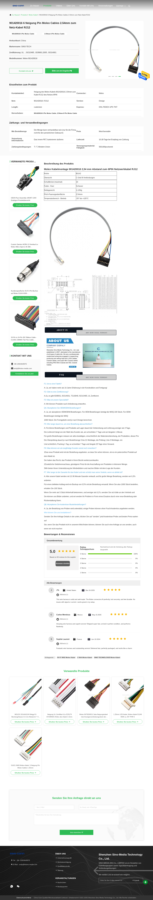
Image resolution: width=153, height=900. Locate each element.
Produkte (47, 6)
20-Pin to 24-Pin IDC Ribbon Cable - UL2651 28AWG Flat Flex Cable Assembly (24, 339)
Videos (59, 6)
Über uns (71, 6)
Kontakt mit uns (87, 6)
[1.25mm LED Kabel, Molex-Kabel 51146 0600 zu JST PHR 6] (127, 695)
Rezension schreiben (63, 563)
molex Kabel (33, 15)
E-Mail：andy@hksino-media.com (25, 864)
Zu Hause (34, 6)
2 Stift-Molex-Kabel (84, 657)
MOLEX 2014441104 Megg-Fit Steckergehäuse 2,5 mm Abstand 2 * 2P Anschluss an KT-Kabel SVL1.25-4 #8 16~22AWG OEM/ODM (25, 715)
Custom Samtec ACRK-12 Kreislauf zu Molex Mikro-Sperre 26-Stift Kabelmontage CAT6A (24, 246)
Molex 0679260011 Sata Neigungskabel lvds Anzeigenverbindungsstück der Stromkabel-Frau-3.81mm (93, 715)
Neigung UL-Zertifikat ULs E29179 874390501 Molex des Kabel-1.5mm (59, 715)
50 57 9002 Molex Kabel (66, 657)
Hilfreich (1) (64, 594)
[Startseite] (18, 5)
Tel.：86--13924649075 (21, 860)
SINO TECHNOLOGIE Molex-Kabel (107, 657)
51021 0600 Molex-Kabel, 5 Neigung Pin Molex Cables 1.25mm (25, 766)
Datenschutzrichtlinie (23, 898)
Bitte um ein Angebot (61, 71)
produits (24, 15)
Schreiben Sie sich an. (137, 880)
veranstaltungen (105, 6)
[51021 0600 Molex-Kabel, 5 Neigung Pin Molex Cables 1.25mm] (25, 746)
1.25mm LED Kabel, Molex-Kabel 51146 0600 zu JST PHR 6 (127, 715)
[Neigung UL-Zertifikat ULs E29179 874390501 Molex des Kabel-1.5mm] (59, 695)
